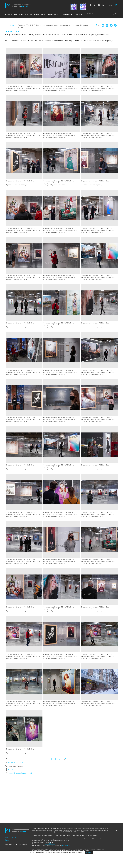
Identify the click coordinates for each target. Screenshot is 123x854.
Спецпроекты (67, 14)
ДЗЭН (90, 5)
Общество (20, 762)
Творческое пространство (33, 759)
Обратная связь (10, 838)
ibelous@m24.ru (66, 845)
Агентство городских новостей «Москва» (21, 5)
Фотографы (69, 759)
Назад (7, 25)
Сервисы (78, 14)
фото (36, 14)
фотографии (59, 759)
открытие (19, 759)
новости (28, 14)
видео (43, 14)
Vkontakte (94, 5)
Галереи (11, 759)
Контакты (8, 840)
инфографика (53, 14)
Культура (11, 762)
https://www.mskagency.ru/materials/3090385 (115, 25)
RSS (103, 5)
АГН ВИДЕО (83, 3)
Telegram (98, 5)
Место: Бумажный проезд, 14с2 (20, 773)
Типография (49, 759)
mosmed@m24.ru (50, 844)
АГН (74, 3)
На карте (11, 769)
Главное (8, 14)
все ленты (18, 14)
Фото (12, 25)
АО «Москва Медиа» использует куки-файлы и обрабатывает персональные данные (56, 852)
